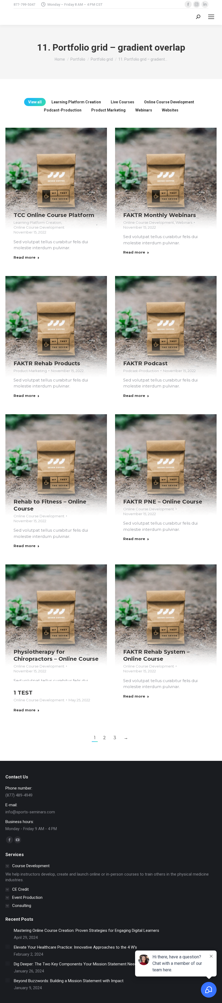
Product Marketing (108, 110)
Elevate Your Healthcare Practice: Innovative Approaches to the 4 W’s (75, 947)
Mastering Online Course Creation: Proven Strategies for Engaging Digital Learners (86, 930)
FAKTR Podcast (145, 363)
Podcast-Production (62, 110)
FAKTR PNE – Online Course (162, 501)
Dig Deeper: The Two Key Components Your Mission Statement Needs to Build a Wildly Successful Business (110, 964)
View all (35, 102)
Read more (24, 257)
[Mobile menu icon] (211, 16)
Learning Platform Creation (76, 102)
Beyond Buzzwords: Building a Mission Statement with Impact (68, 980)
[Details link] (64, 170)
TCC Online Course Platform (54, 215)
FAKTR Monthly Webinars (159, 215)
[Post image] (56, 178)
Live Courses (122, 102)
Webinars (143, 110)
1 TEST (23, 692)
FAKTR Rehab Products (47, 363)
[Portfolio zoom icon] (49, 170)
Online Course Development (169, 102)
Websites (170, 110)
